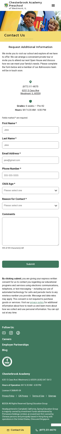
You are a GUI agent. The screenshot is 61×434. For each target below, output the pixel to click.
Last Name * (9, 138)
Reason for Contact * (14, 198)
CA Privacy (23, 396)
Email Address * (11, 153)
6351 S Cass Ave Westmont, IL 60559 (30, 92)
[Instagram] (11, 333)
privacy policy (37, 302)
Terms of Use (38, 396)
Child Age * (8, 183)
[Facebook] (18, 333)
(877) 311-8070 (30, 86)
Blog (5, 350)
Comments (8, 214)
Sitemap (52, 396)
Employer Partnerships (15, 344)
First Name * (9, 123)
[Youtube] (4, 333)
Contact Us (17, 430)
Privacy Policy (8, 396)
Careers (6, 339)
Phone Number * (11, 168)
